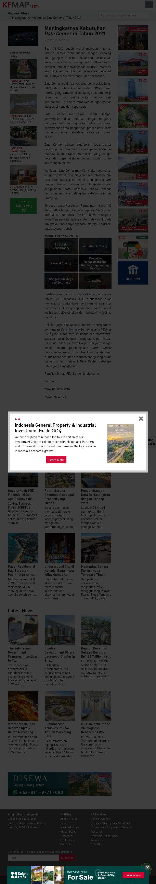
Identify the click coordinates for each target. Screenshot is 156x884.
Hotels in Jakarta (28, 452)
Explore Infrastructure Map (120, 464)
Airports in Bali (88, 452)
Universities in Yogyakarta (59, 452)
